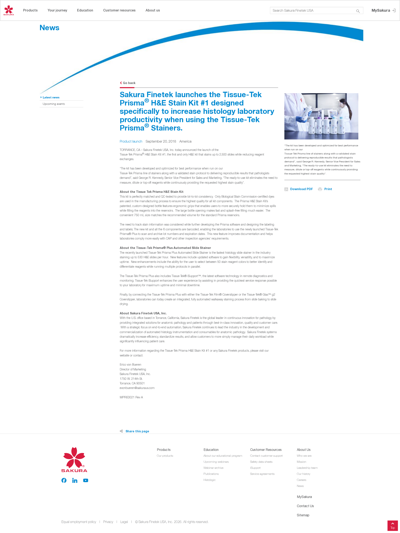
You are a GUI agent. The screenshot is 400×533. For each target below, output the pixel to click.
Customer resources (119, 10)
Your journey (57, 10)
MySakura (381, 10)
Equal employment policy (78, 522)
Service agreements (262, 473)
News (300, 486)
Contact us (305, 506)
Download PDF (301, 189)
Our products (165, 455)
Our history (303, 473)
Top (393, 527)
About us (153, 10)
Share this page (137, 431)
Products (30, 10)
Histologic (210, 480)
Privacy (108, 522)
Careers (301, 480)
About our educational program (223, 455)
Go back (129, 83)
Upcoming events (54, 103)
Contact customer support (266, 455)
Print (328, 189)
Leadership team (307, 467)
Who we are (304, 455)
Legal (124, 522)
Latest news (51, 97)
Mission (301, 461)
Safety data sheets (261, 461)
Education (85, 10)
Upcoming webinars (216, 461)
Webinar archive (213, 467)
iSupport (255, 467)
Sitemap (303, 515)
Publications (211, 473)
